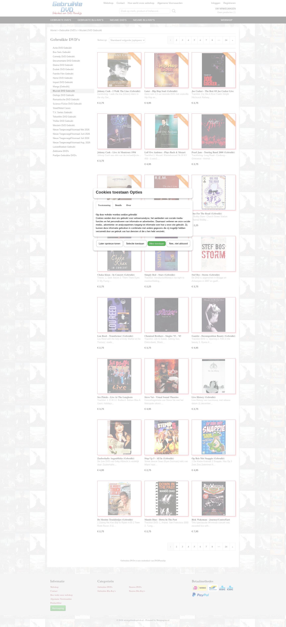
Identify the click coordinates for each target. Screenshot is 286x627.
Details (118, 205)
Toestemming (104, 205)
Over (128, 205)
